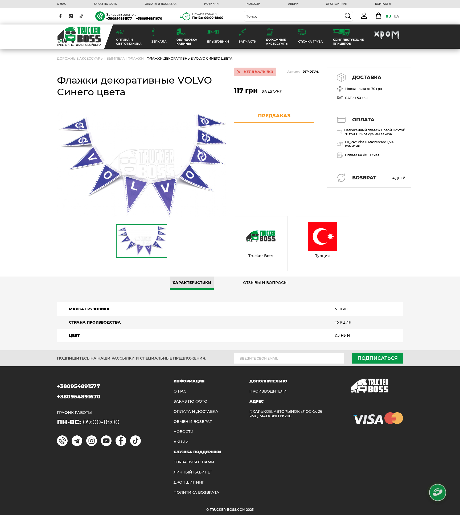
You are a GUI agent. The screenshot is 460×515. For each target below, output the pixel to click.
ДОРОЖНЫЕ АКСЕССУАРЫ (80, 58)
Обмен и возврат (193, 421)
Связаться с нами (194, 462)
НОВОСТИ (253, 4)
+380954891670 (149, 18)
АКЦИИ (293, 4)
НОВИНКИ (211, 4)
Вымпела (115, 58)
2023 (250, 510)
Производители (268, 391)
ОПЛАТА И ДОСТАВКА (160, 4)
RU (388, 16)
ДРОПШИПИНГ (336, 4)
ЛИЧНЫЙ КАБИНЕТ (193, 472)
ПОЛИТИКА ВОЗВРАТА (196, 492)
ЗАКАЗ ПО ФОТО (105, 4)
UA (396, 16)
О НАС (61, 4)
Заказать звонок (121, 14)
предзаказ (274, 116)
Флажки (136, 58)
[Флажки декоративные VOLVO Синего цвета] (141, 164)
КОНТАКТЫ (383, 4)
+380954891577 (119, 18)
